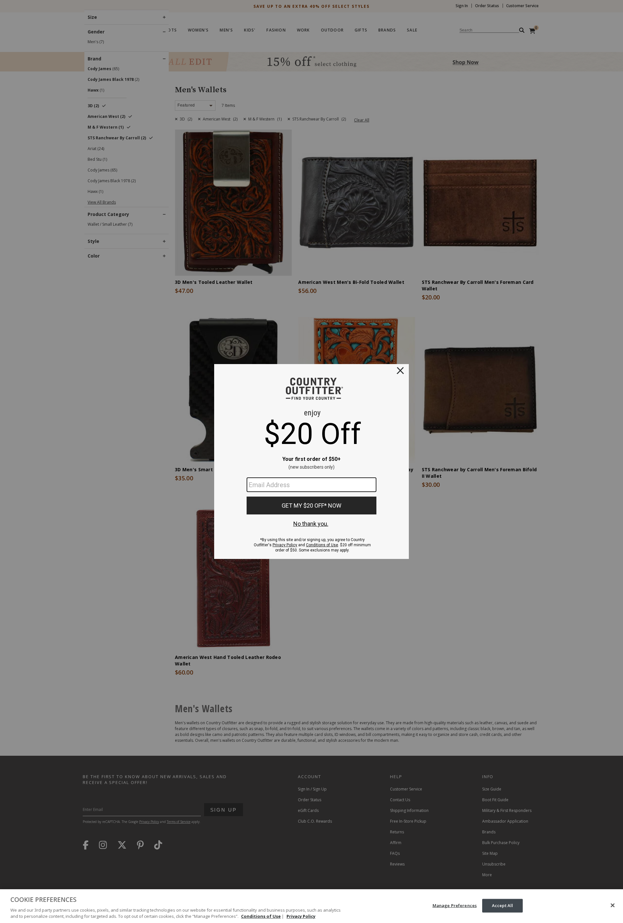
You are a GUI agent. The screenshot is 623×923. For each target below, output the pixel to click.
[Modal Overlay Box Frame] (311, 461)
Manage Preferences (455, 905)
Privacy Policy (301, 916)
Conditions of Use (261, 916)
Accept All (502, 905)
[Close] (612, 905)
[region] (311, 906)
